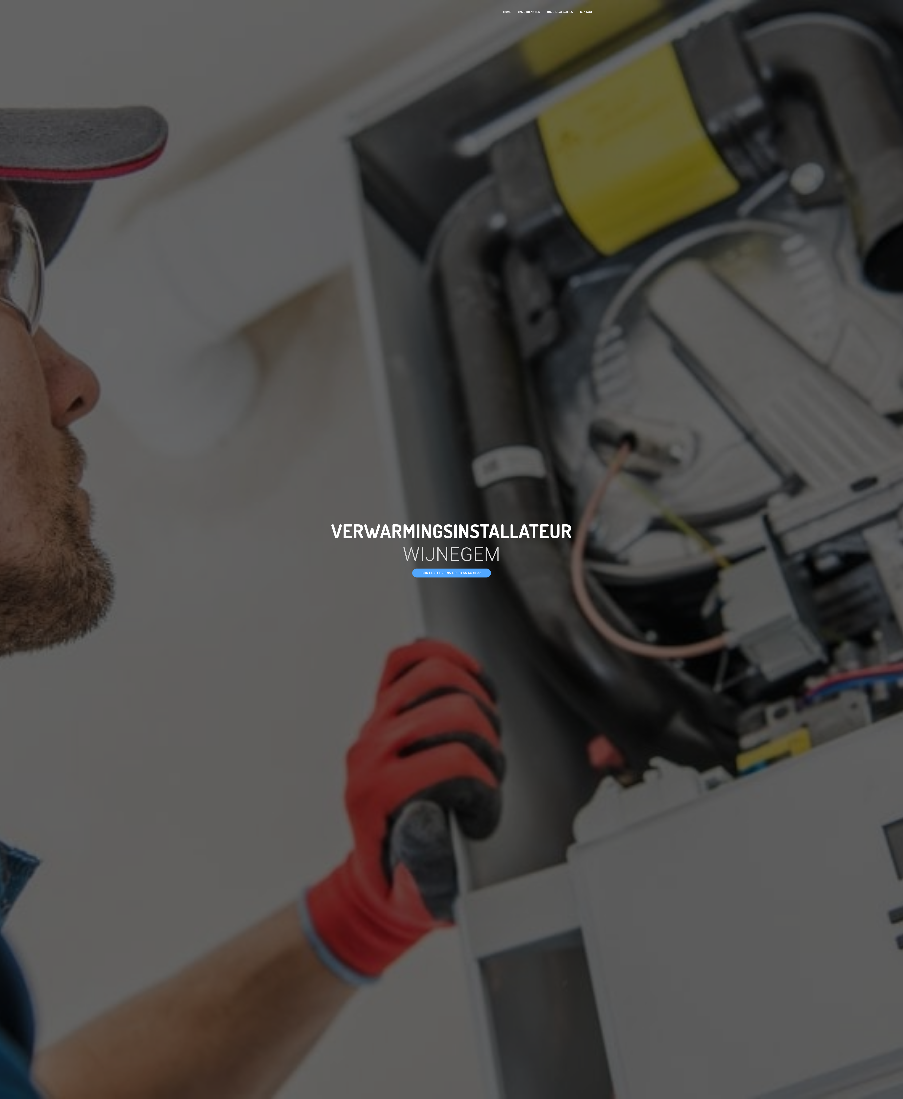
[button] (451, 573)
